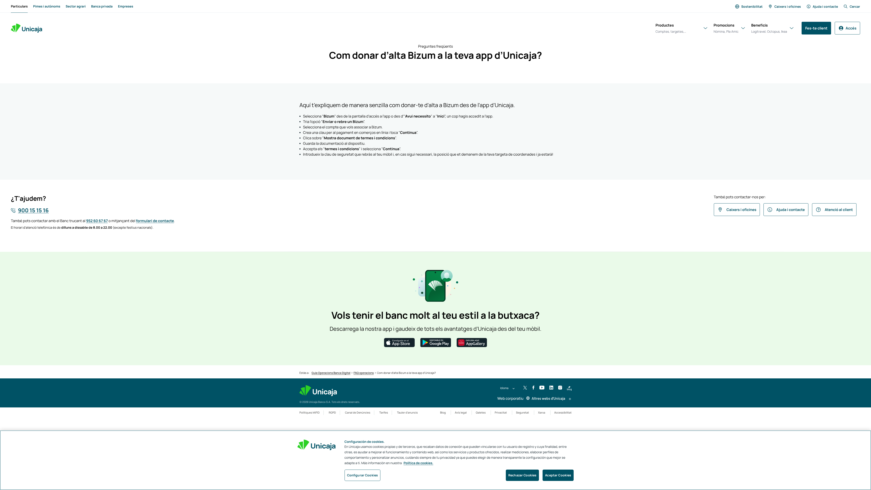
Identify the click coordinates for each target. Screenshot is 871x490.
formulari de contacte (155, 220)
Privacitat (501, 412)
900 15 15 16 (33, 210)
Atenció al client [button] (839, 209)
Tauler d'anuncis (407, 412)
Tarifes (383, 412)
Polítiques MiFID (309, 412)
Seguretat (522, 412)
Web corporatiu (510, 398)
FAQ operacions (364, 373)
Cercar (855, 6)
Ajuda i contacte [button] (790, 209)
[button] (399, 342)
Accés (851, 28)
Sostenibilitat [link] (752, 6)
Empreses (125, 6)
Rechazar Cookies (522, 475)
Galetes (481, 412)
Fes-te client (816, 28)
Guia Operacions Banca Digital (331, 373)
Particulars (19, 6)
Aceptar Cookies (558, 475)
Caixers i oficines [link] (787, 6)
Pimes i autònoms (46, 6)
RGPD (332, 412)
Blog (443, 412)
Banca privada (102, 6)
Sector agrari (76, 6)
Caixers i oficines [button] (741, 209)
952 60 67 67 (97, 220)
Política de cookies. (418, 463)
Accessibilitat (563, 412)
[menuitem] (19, 6)
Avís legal (461, 412)
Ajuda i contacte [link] (825, 6)
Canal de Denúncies (357, 412)
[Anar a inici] (26, 28)
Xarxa (541, 412)
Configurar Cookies (362, 475)
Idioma (504, 388)
